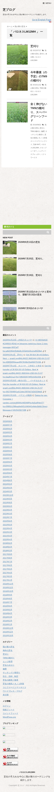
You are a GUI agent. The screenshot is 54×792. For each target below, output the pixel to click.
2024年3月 (7, 491)
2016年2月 (7, 621)
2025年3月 (7, 469)
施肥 (43, 131)
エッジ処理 (7, 661)
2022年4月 (7, 528)
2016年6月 (7, 606)
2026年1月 (7, 447)
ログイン (7, 706)
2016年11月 (8, 587)
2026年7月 (7, 425)
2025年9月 (7, 451)
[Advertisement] (27, 197)
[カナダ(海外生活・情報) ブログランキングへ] (27, 763)
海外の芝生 (7, 650)
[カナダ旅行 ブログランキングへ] (27, 756)
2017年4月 (7, 573)
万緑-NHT (36, 144)
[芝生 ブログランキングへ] (27, 749)
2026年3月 (7, 440)
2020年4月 (7, 539)
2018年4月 (7, 547)
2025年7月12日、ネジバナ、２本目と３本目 (22, 366)
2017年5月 (7, 569)
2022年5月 (7, 525)
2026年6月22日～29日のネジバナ (17, 340)
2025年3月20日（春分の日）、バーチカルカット (24, 380)
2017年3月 (7, 576)
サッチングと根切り (11, 672)
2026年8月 (7, 421)
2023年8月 (7, 502)
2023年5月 (7, 506)
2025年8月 (7, 454)
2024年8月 (7, 473)
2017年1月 (7, 580)
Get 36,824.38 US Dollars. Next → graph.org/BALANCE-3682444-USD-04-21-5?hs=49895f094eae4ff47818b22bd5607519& (26, 358)
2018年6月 (7, 543)
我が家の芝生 (8, 647)
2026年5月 (7, 432)
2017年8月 (7, 558)
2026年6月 (7, 429)
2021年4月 (7, 536)
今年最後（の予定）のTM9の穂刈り (38, 76)
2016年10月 (8, 591)
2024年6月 (7, 480)
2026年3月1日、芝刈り (13, 355)
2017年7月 (7, 562)
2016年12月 (8, 584)
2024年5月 (7, 484)
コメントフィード (10, 713)
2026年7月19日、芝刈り (30, 275)
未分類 (6, 695)
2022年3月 (7, 532)
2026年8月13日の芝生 (29, 242)
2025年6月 (7, 462)
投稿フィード (8, 710)
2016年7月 (7, 602)
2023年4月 (7, 510)
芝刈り (34, 46)
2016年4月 (7, 613)
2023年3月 (7, 514)
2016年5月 (7, 610)
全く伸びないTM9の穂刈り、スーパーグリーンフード (38, 112)
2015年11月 (8, 632)
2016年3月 (7, 617)
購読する (10, 227)
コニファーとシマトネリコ (14, 687)
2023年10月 (8, 495)
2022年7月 (7, 517)
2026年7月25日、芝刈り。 (31, 258)
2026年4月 (7, 436)
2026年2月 (7, 443)
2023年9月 (7, 499)
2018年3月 (7, 550)
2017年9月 (7, 554)
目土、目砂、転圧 (10, 676)
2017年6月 (7, 565)
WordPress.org (9, 717)
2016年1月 (7, 624)
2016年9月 (7, 595)
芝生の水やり (8, 665)
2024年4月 (7, 488)
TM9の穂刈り (35, 131)
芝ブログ (9, 9)
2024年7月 (7, 477)
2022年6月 (7, 521)
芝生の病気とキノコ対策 (13, 684)
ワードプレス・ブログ (12, 691)
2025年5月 (7, 466)
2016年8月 (7, 598)
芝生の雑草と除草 (10, 680)
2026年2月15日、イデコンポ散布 (17, 395)
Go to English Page (41, 20)
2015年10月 (8, 635)
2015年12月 (8, 628)
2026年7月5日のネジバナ (30, 308)
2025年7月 (7, 458)
